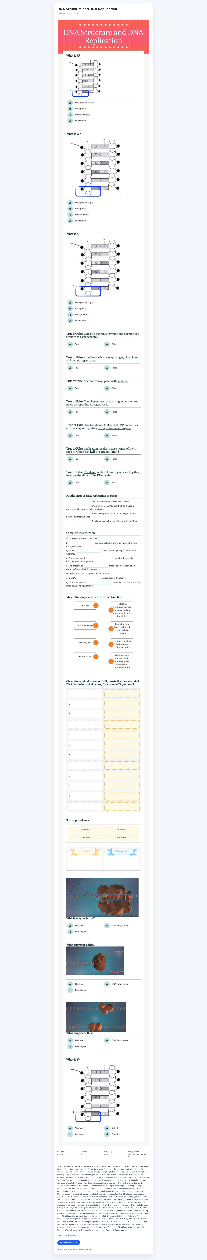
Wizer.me (87, 1250)
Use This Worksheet (68, 1243)
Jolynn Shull (73, 13)
